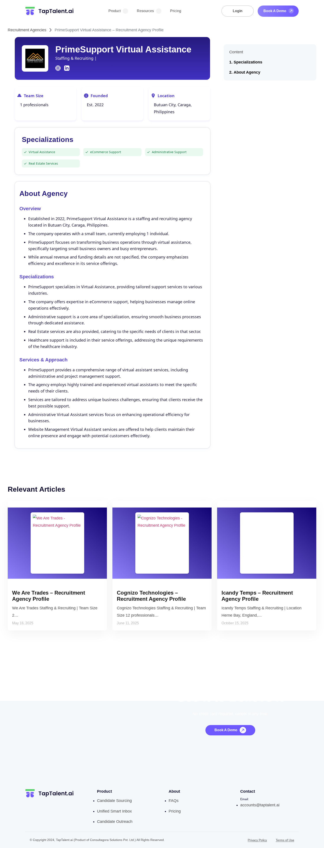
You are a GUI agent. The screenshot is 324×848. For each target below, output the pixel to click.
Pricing (175, 11)
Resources (145, 11)
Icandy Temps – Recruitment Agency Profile (257, 596)
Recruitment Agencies (27, 30)
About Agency (247, 72)
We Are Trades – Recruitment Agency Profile (48, 596)
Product (114, 11)
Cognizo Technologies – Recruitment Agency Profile (151, 596)
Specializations (248, 62)
